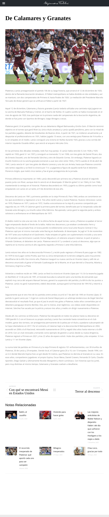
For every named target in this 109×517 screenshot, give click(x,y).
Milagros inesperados (58, 450)
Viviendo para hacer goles (59, 414)
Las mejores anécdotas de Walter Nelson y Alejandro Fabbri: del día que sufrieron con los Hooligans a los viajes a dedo (95, 425)
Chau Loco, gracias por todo (95, 450)
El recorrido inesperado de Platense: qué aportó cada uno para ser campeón (26, 456)
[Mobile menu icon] (3, 3)
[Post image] (11, 415)
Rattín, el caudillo (23, 414)
